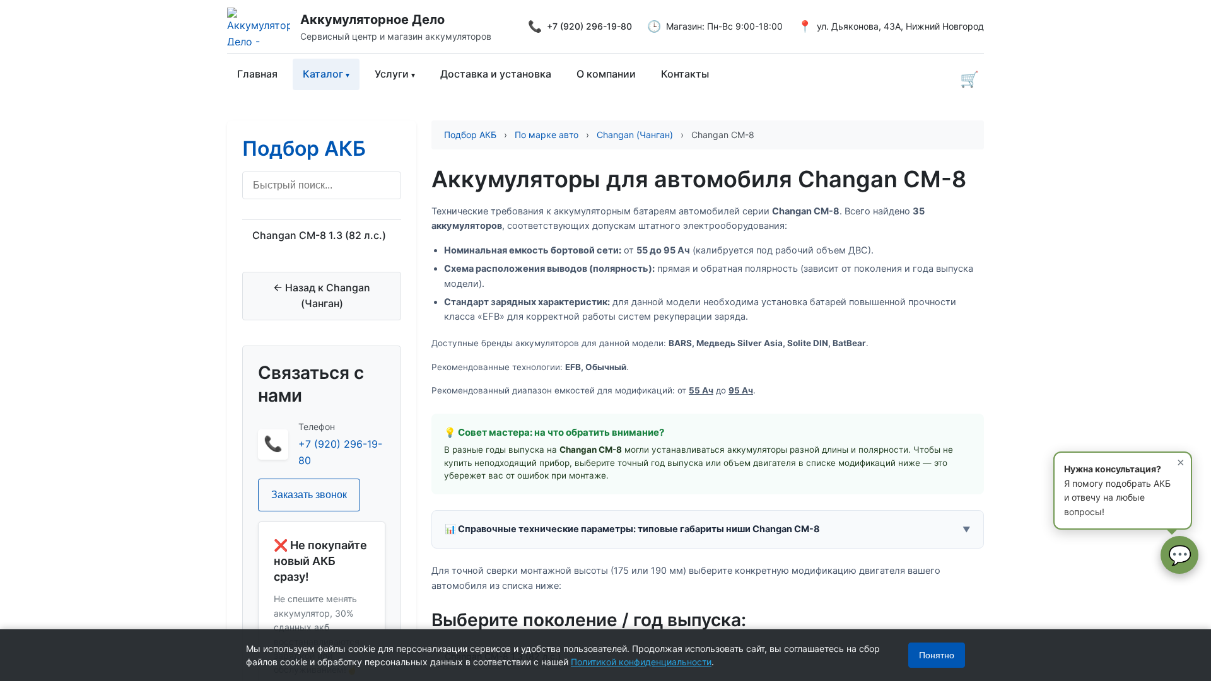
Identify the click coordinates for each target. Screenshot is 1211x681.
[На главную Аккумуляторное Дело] (263, 26)
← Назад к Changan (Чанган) (321, 295)
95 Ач (740, 390)
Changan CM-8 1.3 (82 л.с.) (319, 235)
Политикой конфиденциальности (641, 661)
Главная (257, 73)
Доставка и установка (495, 73)
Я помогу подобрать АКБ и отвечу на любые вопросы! (1124, 485)
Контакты (685, 73)
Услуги (392, 73)
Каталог (323, 73)
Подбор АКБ (304, 148)
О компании (606, 73)
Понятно (936, 655)
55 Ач (701, 390)
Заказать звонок (309, 494)
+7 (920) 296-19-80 (589, 26)
